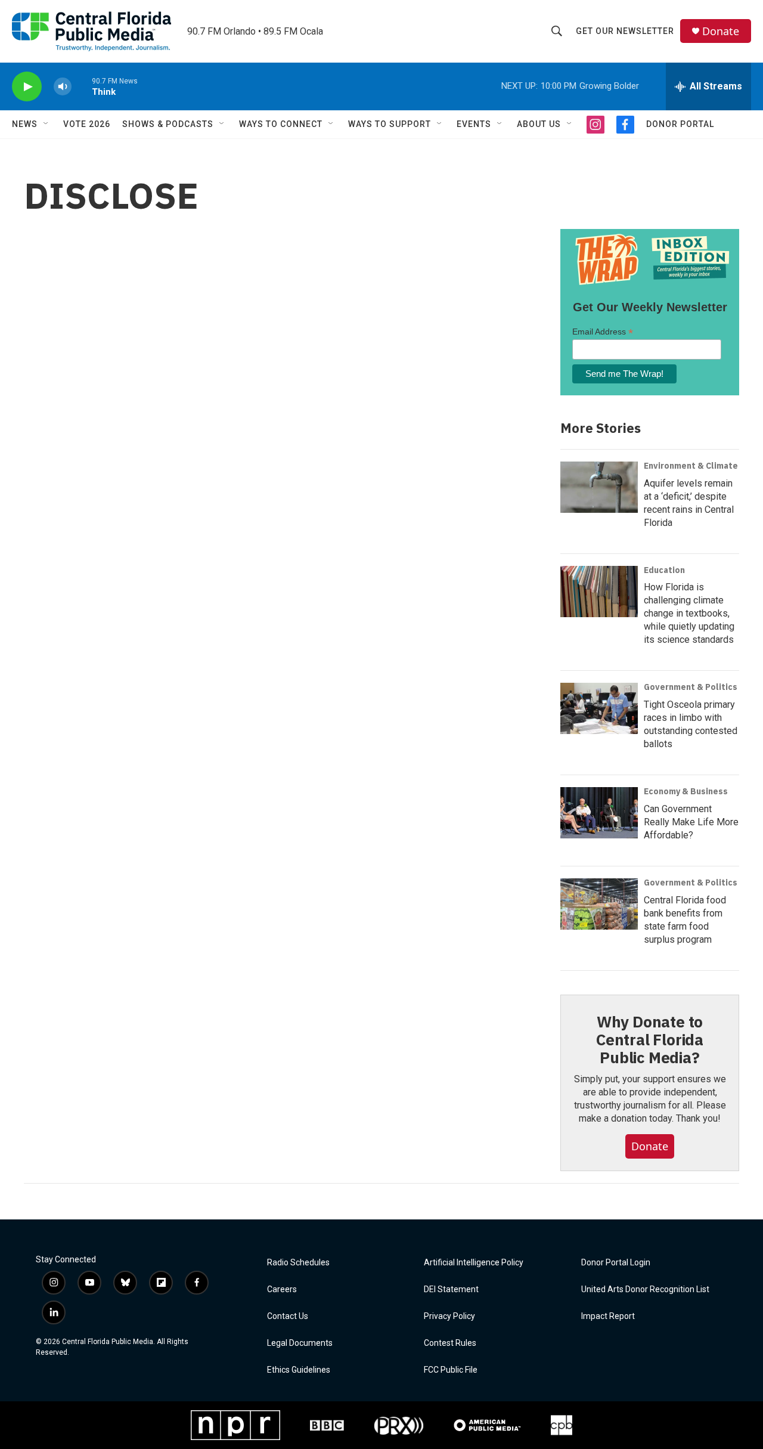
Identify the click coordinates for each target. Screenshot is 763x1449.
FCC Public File (450, 1370)
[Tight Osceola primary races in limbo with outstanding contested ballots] (599, 708)
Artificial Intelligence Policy (473, 1262)
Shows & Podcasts (167, 124)
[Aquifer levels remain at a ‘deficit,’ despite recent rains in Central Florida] (599, 487)
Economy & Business (686, 791)
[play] (26, 87)
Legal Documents (300, 1343)
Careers (282, 1289)
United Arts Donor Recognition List (645, 1289)
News (25, 124)
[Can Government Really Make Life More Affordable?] (599, 812)
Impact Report (608, 1316)
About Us (539, 124)
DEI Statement (451, 1289)
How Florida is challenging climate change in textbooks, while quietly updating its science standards (689, 613)
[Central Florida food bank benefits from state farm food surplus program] (599, 904)
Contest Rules (450, 1343)
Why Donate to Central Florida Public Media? (649, 1039)
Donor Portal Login (615, 1262)
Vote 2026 (86, 124)
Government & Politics (690, 687)
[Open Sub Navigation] (46, 124)
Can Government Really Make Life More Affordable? (691, 822)
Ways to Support (389, 124)
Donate (720, 31)
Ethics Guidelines (298, 1370)
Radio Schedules (298, 1262)
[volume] (62, 86)
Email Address (602, 332)
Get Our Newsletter (625, 31)
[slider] (81, 86)
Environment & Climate (691, 465)
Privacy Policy (449, 1316)
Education (664, 570)
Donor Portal (680, 124)
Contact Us (287, 1316)
